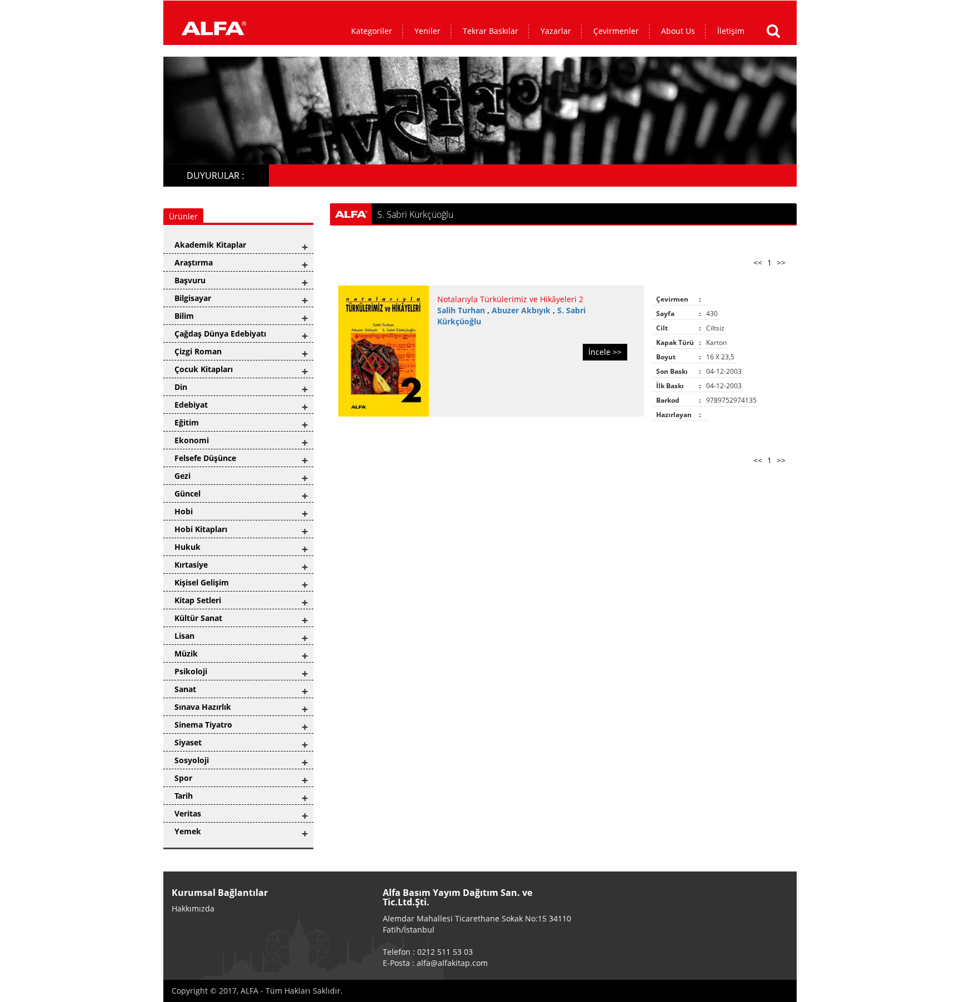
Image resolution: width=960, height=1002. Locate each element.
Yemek (187, 831)
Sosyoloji (191, 760)
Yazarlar (556, 31)
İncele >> (605, 352)
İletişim (730, 31)
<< (757, 262)
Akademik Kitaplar (210, 244)
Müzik (186, 653)
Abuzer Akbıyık (522, 310)
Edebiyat (191, 404)
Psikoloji (190, 671)
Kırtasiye (191, 564)
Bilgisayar (192, 298)
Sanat (185, 689)
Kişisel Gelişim (201, 582)
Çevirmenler (616, 31)
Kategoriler (371, 31)
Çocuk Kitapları (203, 369)
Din (180, 387)
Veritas (187, 813)
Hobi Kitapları (200, 529)
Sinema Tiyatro (203, 724)
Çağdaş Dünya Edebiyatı (220, 333)
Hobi (183, 511)
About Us (678, 31)
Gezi (182, 475)
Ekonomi (191, 440)
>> (781, 262)
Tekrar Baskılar (490, 31)
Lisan (184, 635)
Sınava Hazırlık (202, 707)
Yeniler (427, 31)
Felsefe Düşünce (205, 458)
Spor (183, 778)
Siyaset (188, 742)
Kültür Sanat (198, 618)
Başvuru (190, 280)
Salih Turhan (462, 310)
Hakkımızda (193, 908)
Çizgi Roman (198, 351)
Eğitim (186, 422)
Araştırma (193, 262)
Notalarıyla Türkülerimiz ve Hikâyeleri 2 (510, 299)
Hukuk (187, 547)
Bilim (184, 315)
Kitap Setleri (197, 600)
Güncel (187, 493)
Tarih (183, 795)
